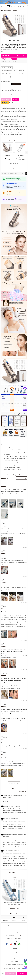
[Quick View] (7, 147)
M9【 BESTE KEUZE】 (6, 67)
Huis (2, 10)
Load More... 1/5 (14, 783)
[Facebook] (7, 944)
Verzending (14, 952)
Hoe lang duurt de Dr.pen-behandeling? (11, 806)
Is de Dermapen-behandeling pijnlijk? (11, 818)
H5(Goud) (11, 73)
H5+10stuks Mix (17, 90)
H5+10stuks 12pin (5, 84)
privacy (19, 968)
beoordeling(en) (12, 51)
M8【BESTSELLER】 (6, 77)
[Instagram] (11, 944)
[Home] (14, 6)
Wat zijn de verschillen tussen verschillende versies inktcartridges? (14, 835)
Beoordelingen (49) (12, 173)
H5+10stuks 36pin (5, 87)
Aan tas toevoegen (14, 168)
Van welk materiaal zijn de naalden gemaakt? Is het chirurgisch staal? (14, 796)
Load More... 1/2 (14, 872)
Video (23, 173)
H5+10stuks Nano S (17, 87)
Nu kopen (15, 99)
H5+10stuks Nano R (6, 90)
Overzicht (4, 173)
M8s (23, 73)
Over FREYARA (14, 948)
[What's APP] (19, 944)
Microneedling (7, 10)
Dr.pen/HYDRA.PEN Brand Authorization (14, 964)
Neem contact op (14, 961)
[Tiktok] (15, 944)
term (22, 968)
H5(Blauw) (4, 73)
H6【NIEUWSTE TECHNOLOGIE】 (9, 70)
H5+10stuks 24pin (16, 84)
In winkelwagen (6, 99)
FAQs (19, 173)
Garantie (14, 955)
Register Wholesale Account (14, 925)
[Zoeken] (24, 6)
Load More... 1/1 (14, 908)
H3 (16, 73)
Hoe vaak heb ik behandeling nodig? (11, 850)
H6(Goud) (21, 70)
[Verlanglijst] (10, 103)
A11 (19, 73)
